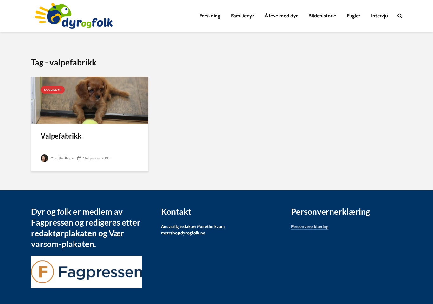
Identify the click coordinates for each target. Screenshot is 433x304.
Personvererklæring (309, 226)
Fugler (353, 16)
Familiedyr (242, 16)
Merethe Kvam (61, 158)
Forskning (209, 16)
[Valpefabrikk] (89, 100)
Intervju (379, 16)
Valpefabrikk (61, 136)
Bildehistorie (322, 16)
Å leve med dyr (281, 16)
